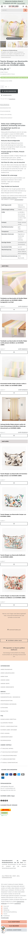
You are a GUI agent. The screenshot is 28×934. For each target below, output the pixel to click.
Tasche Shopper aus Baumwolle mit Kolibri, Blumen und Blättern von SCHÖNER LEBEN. (13, 596)
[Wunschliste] (5, 6)
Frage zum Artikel (6, 114)
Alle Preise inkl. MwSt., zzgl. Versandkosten (11, 876)
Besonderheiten (5, 108)
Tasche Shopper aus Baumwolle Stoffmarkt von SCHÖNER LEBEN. (12, 556)
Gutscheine (4, 707)
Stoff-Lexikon (5, 733)
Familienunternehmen (9, 755)
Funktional (6, 915)
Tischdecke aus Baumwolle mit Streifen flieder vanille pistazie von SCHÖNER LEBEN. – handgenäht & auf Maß (13, 300)
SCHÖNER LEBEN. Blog (15, 640)
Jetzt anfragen (21, 3)
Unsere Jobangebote (7, 687)
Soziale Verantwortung (10, 762)
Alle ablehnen (14, 925)
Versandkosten (12, 98)
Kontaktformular (15, 629)
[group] (13, 282)
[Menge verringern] (8, 86)
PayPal (5, 913)
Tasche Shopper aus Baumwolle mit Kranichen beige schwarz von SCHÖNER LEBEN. (13, 474)
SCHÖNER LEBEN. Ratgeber (9, 729)
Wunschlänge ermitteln (8, 719)
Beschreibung (4, 104)
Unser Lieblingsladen (7, 673)
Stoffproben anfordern (8, 704)
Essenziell (6, 906)
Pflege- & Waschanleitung (9, 726)
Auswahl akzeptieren (14, 930)
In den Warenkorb (10, 91)
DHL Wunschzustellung (10, 912)
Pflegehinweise (5, 111)
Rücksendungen (6, 740)
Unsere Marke (5, 680)
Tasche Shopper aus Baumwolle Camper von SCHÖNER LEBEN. (13, 515)
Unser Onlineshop (6, 669)
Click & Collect (5, 693)
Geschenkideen (18, 199)
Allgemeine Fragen (7, 722)
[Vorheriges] (1, 26)
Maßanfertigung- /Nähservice (10, 697)
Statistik (6, 908)
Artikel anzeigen (14, 309)
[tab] (4, 104)
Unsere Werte (5, 683)
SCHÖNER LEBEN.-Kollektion (9, 197)
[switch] (3, 932)
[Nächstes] (26, 26)
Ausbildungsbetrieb (8, 759)
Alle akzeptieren (14, 921)
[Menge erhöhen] (6, 86)
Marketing (6, 910)
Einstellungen (5, 917)
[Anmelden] (23, 6)
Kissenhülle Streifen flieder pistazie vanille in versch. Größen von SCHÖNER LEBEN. (13, 384)
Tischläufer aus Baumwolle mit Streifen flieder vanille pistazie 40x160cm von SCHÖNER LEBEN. (13, 342)
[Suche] (25, 10)
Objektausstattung (7, 700)
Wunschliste (7, 95)
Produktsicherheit (6, 118)
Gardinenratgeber (7, 736)
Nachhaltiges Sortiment (10, 752)
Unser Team (4, 676)
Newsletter (4, 711)
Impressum (17, 903)
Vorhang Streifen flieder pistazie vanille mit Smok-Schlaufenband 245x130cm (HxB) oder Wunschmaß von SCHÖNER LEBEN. (13, 426)
